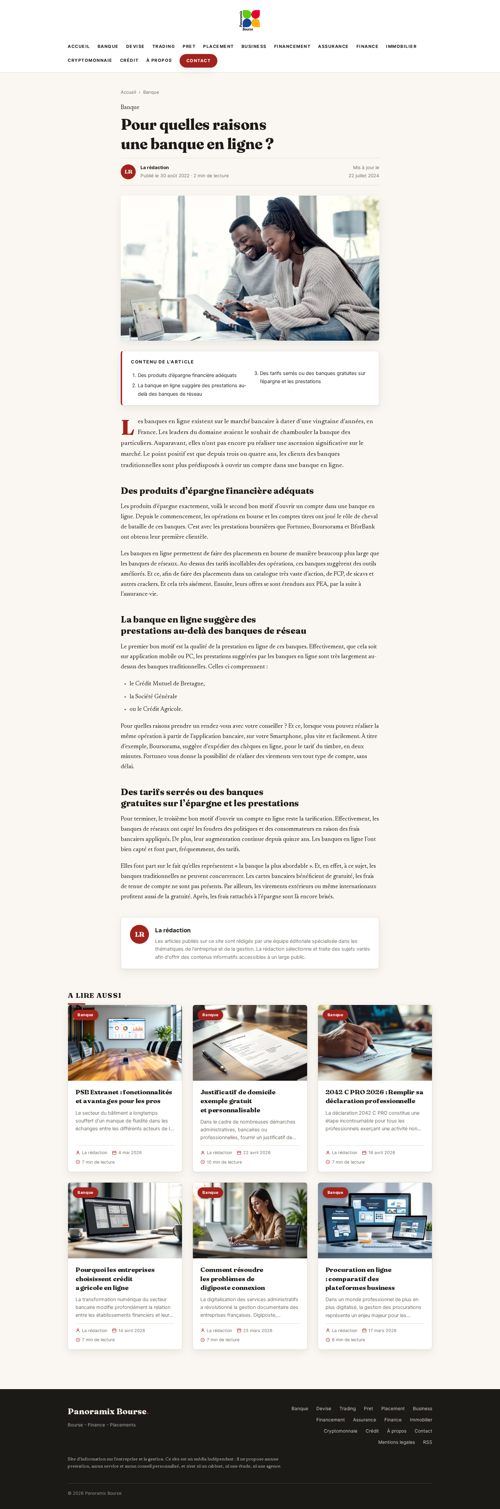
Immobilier (401, 46)
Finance (367, 46)
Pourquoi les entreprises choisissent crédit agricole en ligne (115, 1278)
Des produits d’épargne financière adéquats (187, 375)
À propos (159, 60)
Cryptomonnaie (90, 60)
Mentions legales (396, 1442)
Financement (292, 46)
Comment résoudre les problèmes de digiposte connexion (232, 1278)
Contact (198, 60)
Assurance (333, 46)
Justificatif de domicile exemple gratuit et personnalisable (237, 1101)
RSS (427, 1442)
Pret (189, 46)
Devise (135, 46)
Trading (164, 46)
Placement (218, 46)
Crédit (129, 60)
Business (254, 46)
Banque (108, 46)
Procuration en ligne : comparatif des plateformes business (360, 1278)
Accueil (79, 46)
